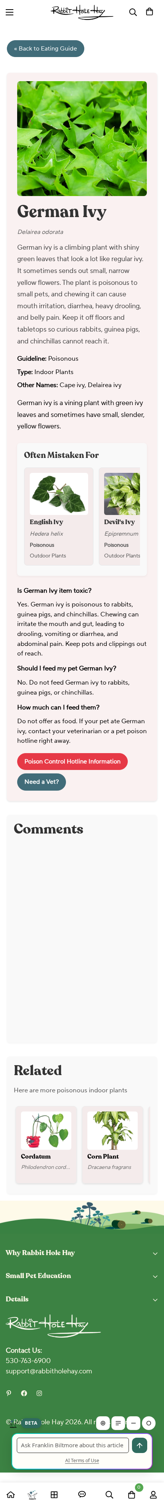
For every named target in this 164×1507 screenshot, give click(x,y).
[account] (153, 1495)
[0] (149, 12)
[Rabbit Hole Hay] (82, 12)
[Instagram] (39, 1393)
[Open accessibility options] (119, 12)
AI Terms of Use (82, 1460)
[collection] (54, 1495)
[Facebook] (24, 1393)
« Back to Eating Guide (45, 48)
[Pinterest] (9, 1393)
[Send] (139, 1445)
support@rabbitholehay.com (49, 1371)
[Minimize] (133, 1423)
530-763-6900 (28, 1361)
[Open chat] (82, 1494)
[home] (10, 1494)
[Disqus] (82, 940)
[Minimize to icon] (149, 1423)
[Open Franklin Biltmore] (32, 1494)
